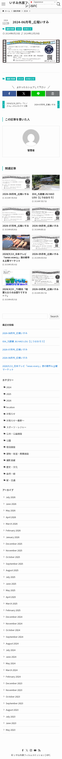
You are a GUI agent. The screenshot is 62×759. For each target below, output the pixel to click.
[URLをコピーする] (53, 93)
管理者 (31, 150)
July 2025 (10, 577)
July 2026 (10, 497)
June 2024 (11, 656)
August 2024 (12, 643)
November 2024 (14, 623)
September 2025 (14, 563)
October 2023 (13, 696)
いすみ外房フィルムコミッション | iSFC (31, 4)
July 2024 (10, 650)
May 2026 (10, 510)
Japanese (38, 2)
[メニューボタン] (3, 4)
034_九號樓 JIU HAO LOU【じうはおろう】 (24, 341)
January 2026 (12, 537)
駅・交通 (10, 480)
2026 (8, 400)
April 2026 (11, 517)
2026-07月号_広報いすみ (14, 349)
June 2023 (11, 723)
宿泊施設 (10, 447)
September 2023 (14, 703)
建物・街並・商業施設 (17, 453)
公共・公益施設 (14, 433)
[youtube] (35, 750)
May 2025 (10, 590)
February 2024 (13, 676)
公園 (8, 440)
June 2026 (11, 503)
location (10, 407)
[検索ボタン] (58, 4)
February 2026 (13, 530)
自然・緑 (10, 473)
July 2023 (10, 716)
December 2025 (14, 543)
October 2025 (13, 557)
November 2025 (14, 550)
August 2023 (12, 709)
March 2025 (11, 603)
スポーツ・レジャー (16, 427)
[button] (9, 93)
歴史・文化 (12, 467)
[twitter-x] (26, 750)
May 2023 (10, 729)
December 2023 (14, 683)
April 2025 (11, 597)
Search (54, 316)
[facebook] (22, 750)
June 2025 (11, 583)
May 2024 (10, 663)
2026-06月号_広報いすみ (14, 357)
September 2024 (14, 636)
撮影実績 (10, 28)
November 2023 (14, 690)
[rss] (39, 750)
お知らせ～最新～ (15, 420)
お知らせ (27, 28)
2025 (8, 394)
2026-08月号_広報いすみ (14, 333)
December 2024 (14, 616)
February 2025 (13, 610)
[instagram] (31, 750)
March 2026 (11, 523)
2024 (19, 28)
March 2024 (11, 670)
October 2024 (13, 630)
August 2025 (12, 570)
